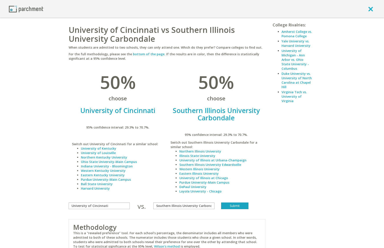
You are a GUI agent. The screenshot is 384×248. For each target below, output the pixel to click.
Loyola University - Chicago (200, 191)
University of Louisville (98, 153)
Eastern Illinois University (199, 173)
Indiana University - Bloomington (107, 166)
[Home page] (26, 9)
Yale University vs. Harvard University (296, 43)
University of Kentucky (98, 148)
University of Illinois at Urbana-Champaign (212, 160)
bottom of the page (148, 54)
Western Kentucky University (103, 171)
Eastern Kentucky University (103, 175)
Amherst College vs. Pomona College (297, 34)
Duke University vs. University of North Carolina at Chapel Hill (297, 80)
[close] (370, 9)
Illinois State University (197, 156)
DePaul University (192, 187)
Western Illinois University (199, 169)
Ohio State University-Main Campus (109, 162)
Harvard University (95, 188)
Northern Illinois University (200, 151)
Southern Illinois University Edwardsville (210, 165)
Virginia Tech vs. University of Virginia (294, 96)
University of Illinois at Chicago (203, 178)
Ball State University (97, 184)
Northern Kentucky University (104, 157)
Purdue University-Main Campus (106, 179)
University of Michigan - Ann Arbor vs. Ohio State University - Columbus (295, 60)
